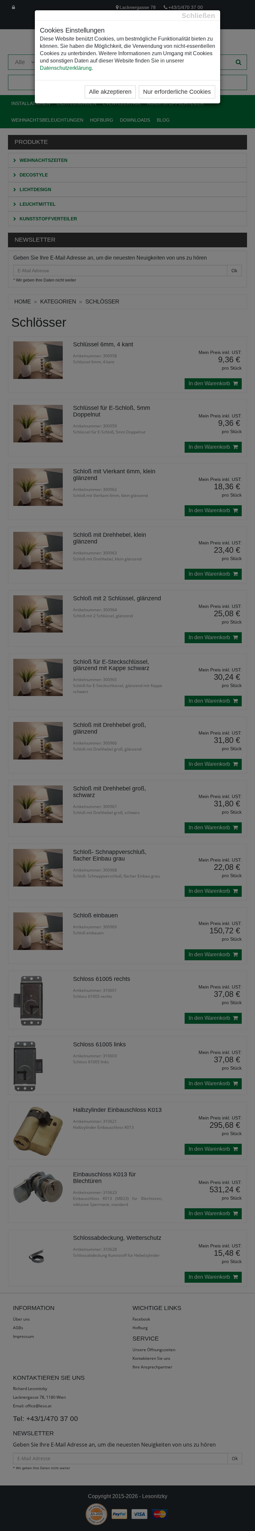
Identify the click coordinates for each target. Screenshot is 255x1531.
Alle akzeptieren (110, 91)
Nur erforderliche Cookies (177, 91)
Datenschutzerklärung (66, 68)
